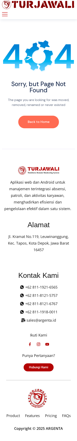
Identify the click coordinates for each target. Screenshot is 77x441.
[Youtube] (47, 344)
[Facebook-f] (30, 344)
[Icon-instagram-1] (38, 344)
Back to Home (38, 122)
